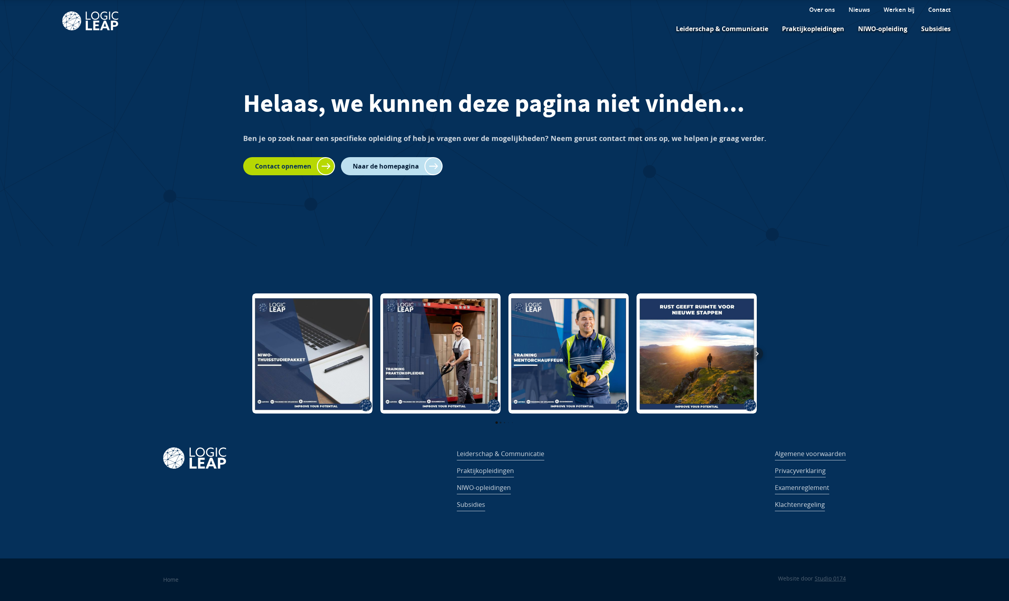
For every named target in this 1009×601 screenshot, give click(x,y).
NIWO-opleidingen (484, 487)
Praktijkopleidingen (813, 28)
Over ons (822, 10)
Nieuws (859, 10)
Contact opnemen (283, 166)
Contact (939, 10)
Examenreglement (802, 487)
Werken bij (899, 10)
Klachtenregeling (800, 504)
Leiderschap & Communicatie (722, 28)
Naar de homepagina (386, 166)
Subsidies (936, 28)
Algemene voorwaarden (810, 453)
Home (171, 579)
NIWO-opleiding (882, 28)
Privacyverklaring (800, 470)
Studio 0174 (830, 578)
